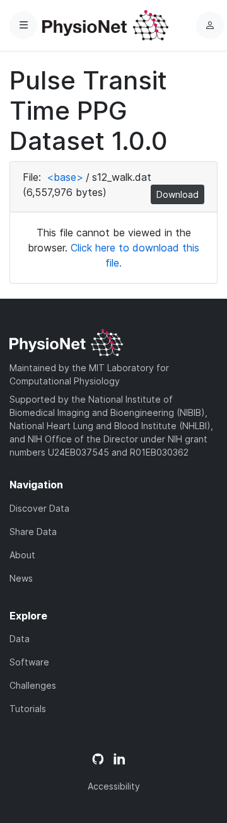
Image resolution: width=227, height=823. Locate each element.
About (22, 555)
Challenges (32, 685)
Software (29, 662)
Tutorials (27, 708)
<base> (65, 177)
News (21, 578)
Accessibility (114, 786)
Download (177, 194)
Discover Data (39, 508)
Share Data (33, 531)
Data (19, 638)
